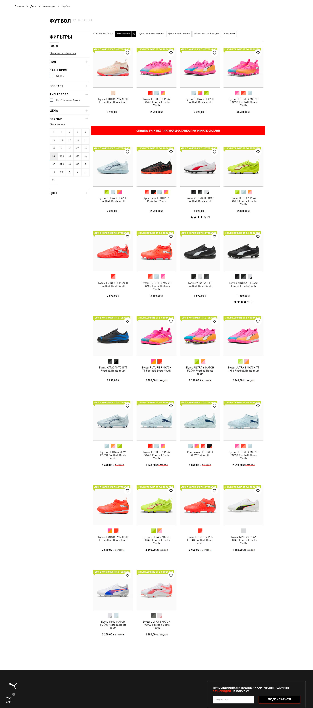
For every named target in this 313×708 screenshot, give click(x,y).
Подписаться (279, 699)
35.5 (77, 156)
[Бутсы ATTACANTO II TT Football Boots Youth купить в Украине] (113, 336)
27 (69, 140)
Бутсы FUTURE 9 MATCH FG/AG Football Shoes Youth (243, 102)
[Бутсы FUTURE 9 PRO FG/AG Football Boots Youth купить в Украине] (200, 505)
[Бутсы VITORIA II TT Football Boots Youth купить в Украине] (200, 251)
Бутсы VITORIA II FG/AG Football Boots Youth (200, 200)
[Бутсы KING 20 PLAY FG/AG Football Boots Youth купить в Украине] (243, 505)
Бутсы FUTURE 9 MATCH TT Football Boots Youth (113, 101)
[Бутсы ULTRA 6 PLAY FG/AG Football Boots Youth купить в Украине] (243, 166)
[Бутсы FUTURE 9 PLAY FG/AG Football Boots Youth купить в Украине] (156, 67)
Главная (19, 6)
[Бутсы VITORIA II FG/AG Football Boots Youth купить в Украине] (200, 166)
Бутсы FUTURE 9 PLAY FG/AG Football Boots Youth (156, 102)
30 (54, 148)
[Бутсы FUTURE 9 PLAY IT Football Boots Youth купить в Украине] (113, 251)
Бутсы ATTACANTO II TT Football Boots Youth (113, 369)
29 (85, 140)
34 (53, 156)
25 (61, 140)
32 (69, 148)
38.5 (77, 164)
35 (69, 156)
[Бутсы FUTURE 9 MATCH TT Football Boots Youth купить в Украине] (113, 67)
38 (69, 164)
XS (61, 172)
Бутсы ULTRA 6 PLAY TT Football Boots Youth (199, 101)
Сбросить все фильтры (63, 53)
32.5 (77, 148)
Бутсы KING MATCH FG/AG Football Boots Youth (113, 624)
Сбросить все (57, 124)
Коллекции (49, 6)
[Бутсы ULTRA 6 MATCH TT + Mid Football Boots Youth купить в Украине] (243, 336)
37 (54, 164)
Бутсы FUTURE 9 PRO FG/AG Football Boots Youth (200, 540)
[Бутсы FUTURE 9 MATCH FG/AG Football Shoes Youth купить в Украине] (243, 67)
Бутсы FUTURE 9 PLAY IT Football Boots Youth (113, 284)
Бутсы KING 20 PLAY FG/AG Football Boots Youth (243, 540)
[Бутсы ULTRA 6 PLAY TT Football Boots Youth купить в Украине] (200, 67)
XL (53, 180)
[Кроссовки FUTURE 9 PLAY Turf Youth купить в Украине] (156, 166)
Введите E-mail (222, 700)
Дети (33, 6)
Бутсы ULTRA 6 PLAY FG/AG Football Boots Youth (243, 201)
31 (61, 148)
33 (85, 148)
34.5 (62, 156)
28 (77, 140)
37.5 (62, 164)
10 (54, 172)
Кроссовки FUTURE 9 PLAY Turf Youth (157, 200)
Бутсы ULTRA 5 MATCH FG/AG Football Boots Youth (156, 624)
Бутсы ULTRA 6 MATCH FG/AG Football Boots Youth (200, 370)
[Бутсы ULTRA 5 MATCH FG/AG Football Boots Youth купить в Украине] (156, 590)
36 (85, 156)
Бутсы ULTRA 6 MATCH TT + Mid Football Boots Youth (243, 369)
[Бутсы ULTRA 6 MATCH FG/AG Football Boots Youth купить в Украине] (200, 336)
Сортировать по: (103, 34)
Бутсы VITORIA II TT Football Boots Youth (200, 284)
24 (54, 140)
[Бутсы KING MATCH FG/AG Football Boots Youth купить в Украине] (113, 590)
